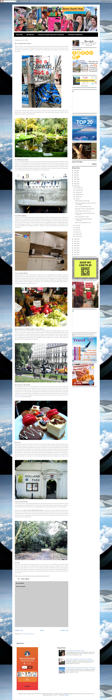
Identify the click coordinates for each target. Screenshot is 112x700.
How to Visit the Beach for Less (83, 222)
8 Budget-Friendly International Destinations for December (80, 667)
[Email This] (21, 579)
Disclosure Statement (75, 34)
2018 (75, 239)
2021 (75, 181)
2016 (75, 243)
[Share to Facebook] (26, 579)
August (77, 196)
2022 (75, 179)
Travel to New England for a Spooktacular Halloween (79, 659)
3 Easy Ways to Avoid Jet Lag (82, 211)
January (77, 236)
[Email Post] (18, 578)
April (76, 229)
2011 (75, 254)
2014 (75, 248)
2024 (75, 175)
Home (42, 630)
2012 (75, 252)
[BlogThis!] (23, 579)
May (76, 227)
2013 (75, 250)
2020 (75, 183)
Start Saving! (84, 85)
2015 (75, 245)
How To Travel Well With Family (83, 206)
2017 (75, 241)
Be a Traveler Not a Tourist (82, 216)
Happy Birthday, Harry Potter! (82, 200)
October (77, 192)
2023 (75, 177)
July (76, 199)
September (78, 194)
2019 (75, 186)
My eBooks (30, 34)
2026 (75, 170)
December (78, 187)
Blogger (67, 695)
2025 (75, 172)
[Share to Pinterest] (28, 579)
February (77, 234)
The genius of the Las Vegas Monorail (84, 208)
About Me (19, 34)
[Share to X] (25, 579)
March (77, 232)
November (78, 190)
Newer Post (19, 630)
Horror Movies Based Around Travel (75, 650)
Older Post (64, 630)
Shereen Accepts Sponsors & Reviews (51, 34)
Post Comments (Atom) (28, 633)
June (76, 225)
